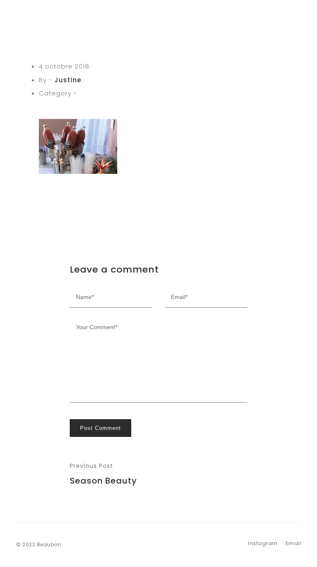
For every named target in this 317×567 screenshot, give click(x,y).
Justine (67, 80)
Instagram (263, 543)
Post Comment (100, 428)
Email (293, 543)
